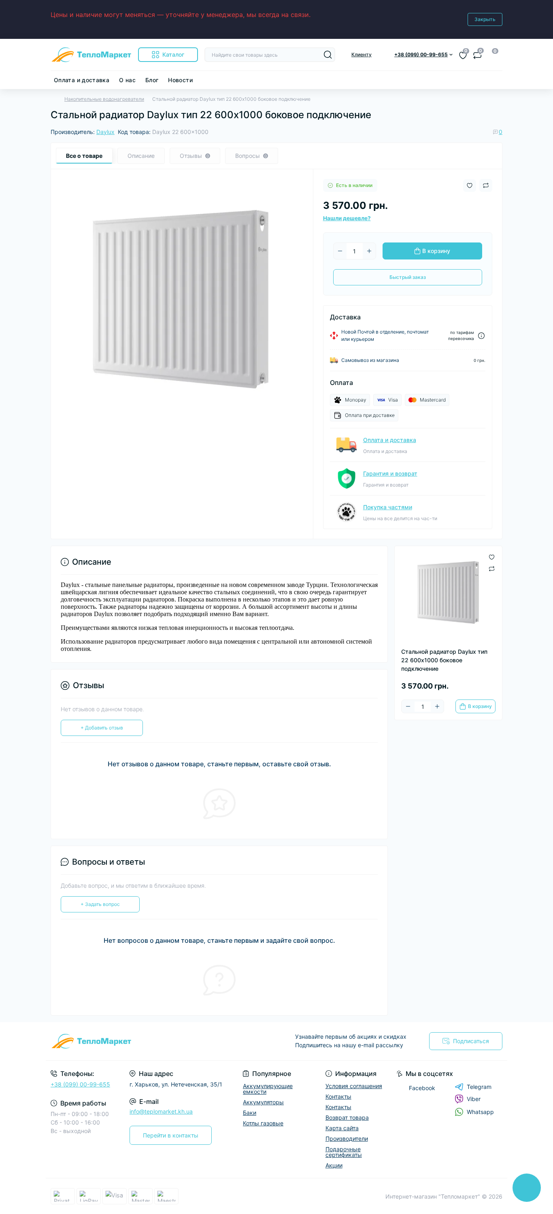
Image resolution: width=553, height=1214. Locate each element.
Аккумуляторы (263, 1102)
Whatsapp (480, 1111)
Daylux (105, 131)
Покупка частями (387, 507)
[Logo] (91, 54)
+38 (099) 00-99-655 (80, 1084)
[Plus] (369, 251)
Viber (474, 1098)
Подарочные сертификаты (343, 1152)
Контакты (338, 1096)
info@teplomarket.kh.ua (161, 1111)
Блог (151, 80)
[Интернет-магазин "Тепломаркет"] (161, 1041)
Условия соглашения (353, 1085)
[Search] (328, 55)
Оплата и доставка (81, 80)
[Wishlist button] (469, 185)
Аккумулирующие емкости (268, 1088)
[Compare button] (485, 185)
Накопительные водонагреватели (104, 99)
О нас (127, 80)
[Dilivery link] (481, 336)
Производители (346, 1138)
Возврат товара (347, 1117)
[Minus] (340, 251)
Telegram (479, 1086)
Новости (180, 80)
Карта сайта (342, 1128)
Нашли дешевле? (347, 218)
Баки (249, 1112)
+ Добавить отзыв (102, 728)
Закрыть (485, 19)
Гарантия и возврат (390, 473)
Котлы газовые (263, 1123)
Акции (333, 1165)
